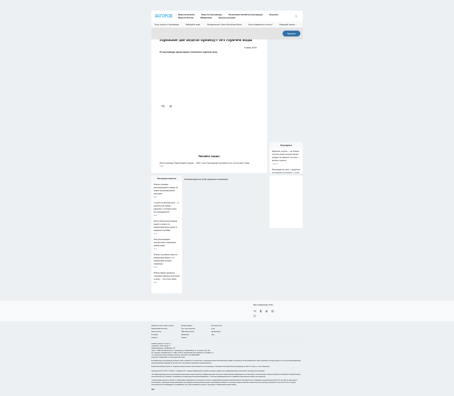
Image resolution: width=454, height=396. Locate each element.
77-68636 (170, 371)
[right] (300, 25)
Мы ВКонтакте (216, 331)
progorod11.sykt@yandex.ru (160, 357)
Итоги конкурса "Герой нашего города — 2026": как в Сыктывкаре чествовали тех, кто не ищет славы (204, 164)
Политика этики (216, 325)
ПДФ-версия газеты (187, 331)
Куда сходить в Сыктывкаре (167, 24)
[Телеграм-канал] (267, 311)
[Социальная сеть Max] (255, 316)
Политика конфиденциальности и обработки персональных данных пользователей (237, 376)
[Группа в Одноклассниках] (261, 311)
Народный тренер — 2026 (290, 24)
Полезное (273, 14)
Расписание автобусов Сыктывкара (246, 14)
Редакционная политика (159, 328)
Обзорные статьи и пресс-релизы (162, 325)
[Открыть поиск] (296, 16)
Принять (291, 33)
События (154, 337)
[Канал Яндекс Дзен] (272, 311)
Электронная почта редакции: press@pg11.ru (199, 352)
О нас (213, 328)
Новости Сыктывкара (211, 14)
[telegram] (171, 106)
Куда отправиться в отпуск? (261, 24)
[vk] (163, 106)
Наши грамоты (156, 331)
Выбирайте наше (193, 24)
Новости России (186, 17)
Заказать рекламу (226, 17)
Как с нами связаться (188, 328)
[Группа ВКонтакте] (255, 311)
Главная (183, 337)
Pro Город (154, 334)
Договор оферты (186, 325)
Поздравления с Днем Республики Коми (224, 24)
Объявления (206, 17)
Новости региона (186, 14)
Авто (212, 334)
